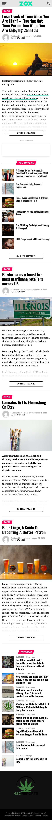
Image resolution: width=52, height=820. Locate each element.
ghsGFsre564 (19, 38)
